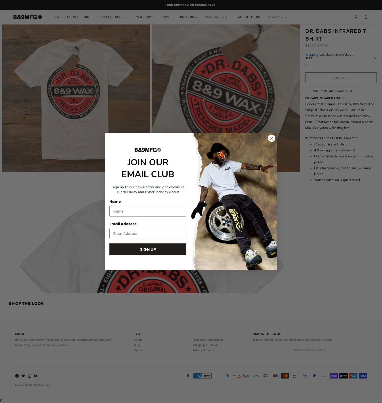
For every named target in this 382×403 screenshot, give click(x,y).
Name (115, 201)
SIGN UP (148, 249)
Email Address (122, 223)
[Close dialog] (271, 138)
